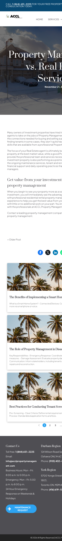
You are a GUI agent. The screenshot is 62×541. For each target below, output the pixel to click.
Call (9, 4)
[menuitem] (37, 19)
